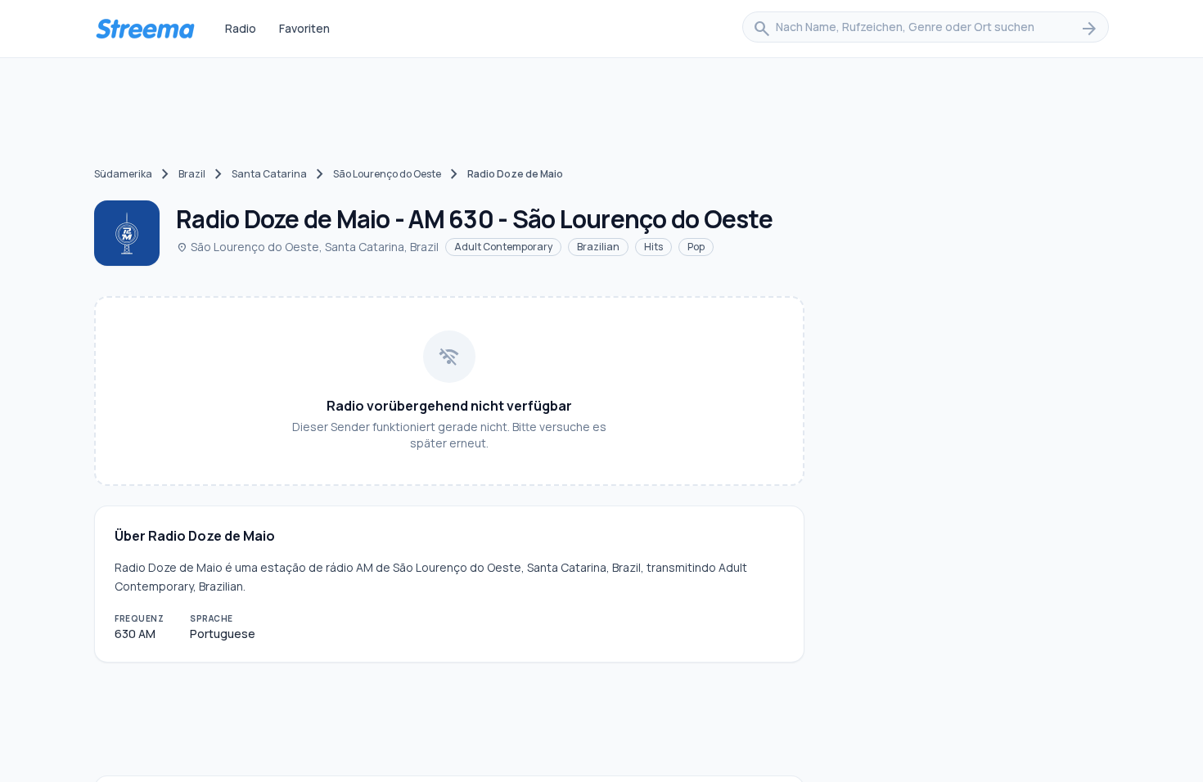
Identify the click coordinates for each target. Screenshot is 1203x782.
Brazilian (598, 247)
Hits (653, 247)
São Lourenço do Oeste (387, 174)
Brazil (191, 174)
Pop (696, 247)
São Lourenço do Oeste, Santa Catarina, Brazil (307, 246)
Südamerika (123, 174)
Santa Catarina (269, 174)
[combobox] (925, 28)
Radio (240, 28)
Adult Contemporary (503, 247)
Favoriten (304, 28)
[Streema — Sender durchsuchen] (145, 28)
